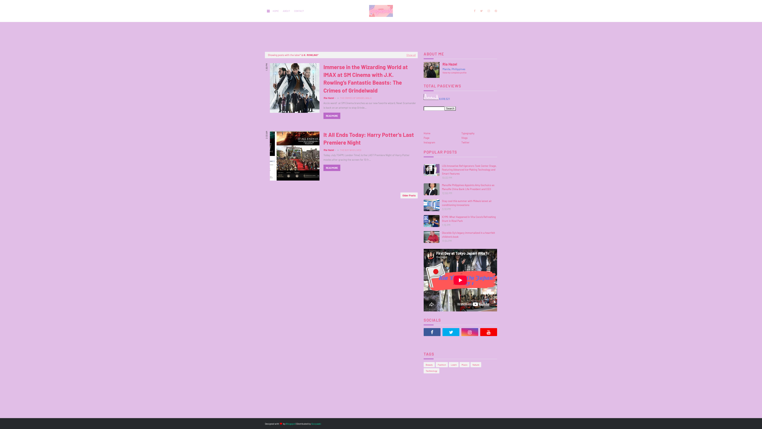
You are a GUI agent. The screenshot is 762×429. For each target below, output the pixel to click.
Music (465, 364)
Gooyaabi (316, 423)
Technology (431, 370)
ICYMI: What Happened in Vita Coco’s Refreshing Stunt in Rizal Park (469, 218)
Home (276, 11)
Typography (467, 133)
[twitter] (481, 11)
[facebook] (474, 11)
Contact (299, 11)
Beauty (429, 364)
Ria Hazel (329, 98)
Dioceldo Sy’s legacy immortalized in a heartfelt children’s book (468, 234)
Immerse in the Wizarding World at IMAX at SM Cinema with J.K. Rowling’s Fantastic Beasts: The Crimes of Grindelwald (365, 79)
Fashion (442, 364)
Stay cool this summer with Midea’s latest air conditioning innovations (467, 203)
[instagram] (488, 11)
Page (426, 137)
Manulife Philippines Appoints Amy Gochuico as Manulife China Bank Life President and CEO (468, 187)
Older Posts (409, 195)
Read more (332, 115)
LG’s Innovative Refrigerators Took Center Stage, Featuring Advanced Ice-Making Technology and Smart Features (469, 169)
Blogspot (290, 423)
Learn (454, 364)
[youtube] (488, 332)
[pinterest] (495, 11)
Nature (475, 364)
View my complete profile (455, 72)
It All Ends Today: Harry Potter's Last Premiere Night (368, 138)
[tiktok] (432, 342)
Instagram (429, 142)
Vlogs (464, 137)
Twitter (465, 142)
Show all (411, 55)
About (286, 11)
